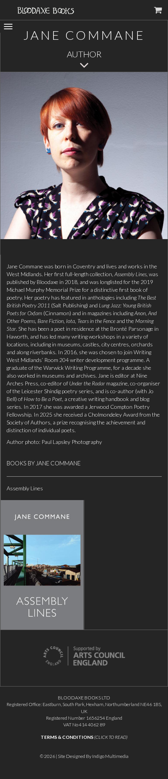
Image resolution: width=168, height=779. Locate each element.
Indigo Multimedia (110, 756)
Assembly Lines (25, 488)
